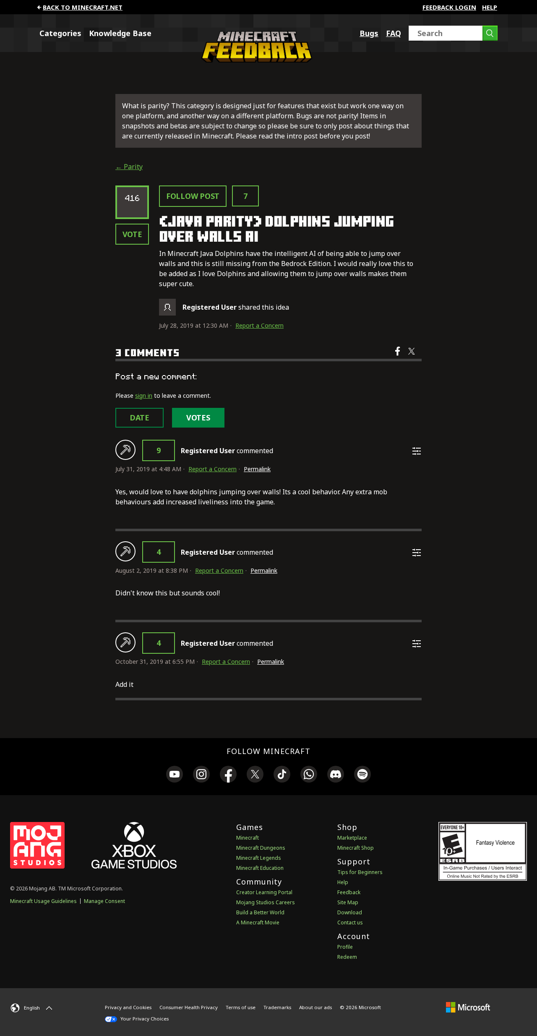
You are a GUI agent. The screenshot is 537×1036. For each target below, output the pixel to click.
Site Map (347, 902)
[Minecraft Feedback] (254, 60)
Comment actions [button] (417, 451)
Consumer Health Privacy (188, 1007)
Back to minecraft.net (83, 7)
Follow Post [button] (192, 196)
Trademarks (277, 1007)
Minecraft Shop (355, 847)
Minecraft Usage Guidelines (43, 901)
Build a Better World (260, 912)
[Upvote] (125, 450)
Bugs (369, 33)
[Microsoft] (468, 1007)
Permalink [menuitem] (257, 469)
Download (349, 912)
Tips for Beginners (360, 872)
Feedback (348, 892)
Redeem (347, 956)
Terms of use (240, 1007)
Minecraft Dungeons (260, 847)
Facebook (398, 356)
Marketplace (352, 837)
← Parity (129, 166)
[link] (174, 775)
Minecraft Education (260, 868)
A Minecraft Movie (257, 922)
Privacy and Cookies (128, 1007)
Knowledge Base (120, 33)
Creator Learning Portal (264, 892)
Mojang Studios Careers (265, 902)
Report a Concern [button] (259, 325)
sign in (143, 395)
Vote (132, 234)
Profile (345, 946)
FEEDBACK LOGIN (449, 7)
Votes (198, 417)
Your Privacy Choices (144, 1018)
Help (489, 7)
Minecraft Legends (258, 857)
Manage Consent (104, 901)
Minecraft (247, 837)
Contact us (350, 922)
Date (139, 417)
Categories (60, 33)
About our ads (315, 1007)
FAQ (393, 33)
